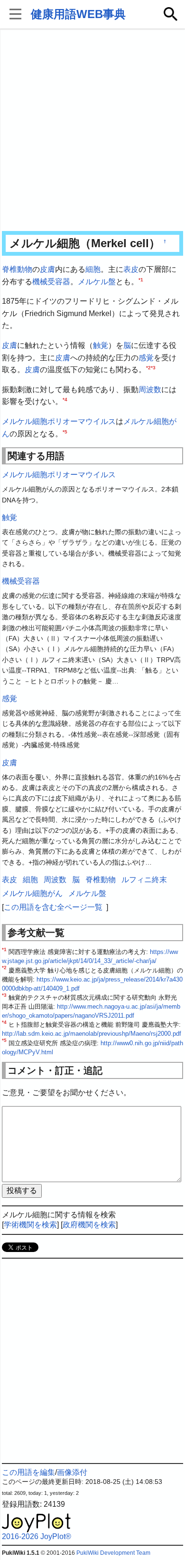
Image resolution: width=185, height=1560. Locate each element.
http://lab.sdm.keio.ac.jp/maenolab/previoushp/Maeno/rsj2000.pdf (91, 1033)
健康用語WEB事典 (78, 14)
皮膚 (47, 269)
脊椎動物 (17, 269)
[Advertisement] (92, 130)
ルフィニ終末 (144, 880)
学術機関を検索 (30, 1225)
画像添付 (72, 1472)
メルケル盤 (97, 282)
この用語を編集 (28, 1472)
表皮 (131, 269)
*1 (141, 279)
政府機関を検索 (89, 1225)
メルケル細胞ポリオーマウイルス (59, 421)
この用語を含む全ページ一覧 (53, 907)
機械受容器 (51, 282)
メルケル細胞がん (32, 893)
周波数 (150, 389)
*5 (65, 431)
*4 (65, 399)
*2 (148, 367)
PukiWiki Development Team (113, 1553)
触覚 (100, 345)
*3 (153, 367)
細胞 (93, 269)
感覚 (146, 358)
